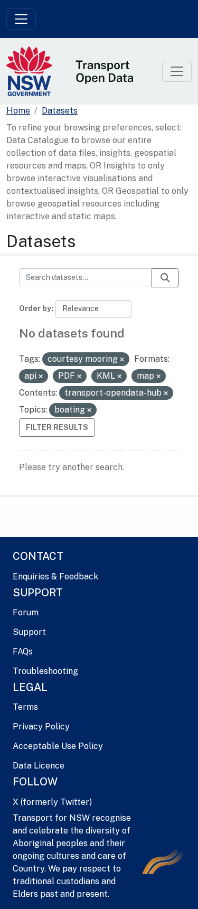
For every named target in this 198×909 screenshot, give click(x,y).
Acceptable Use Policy (58, 746)
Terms (25, 707)
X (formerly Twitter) (52, 802)
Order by (35, 308)
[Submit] (165, 277)
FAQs (23, 651)
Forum (26, 612)
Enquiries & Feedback (55, 576)
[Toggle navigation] (21, 19)
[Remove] (122, 360)
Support (29, 632)
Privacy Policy (41, 726)
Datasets (60, 111)
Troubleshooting (45, 671)
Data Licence (38, 766)
